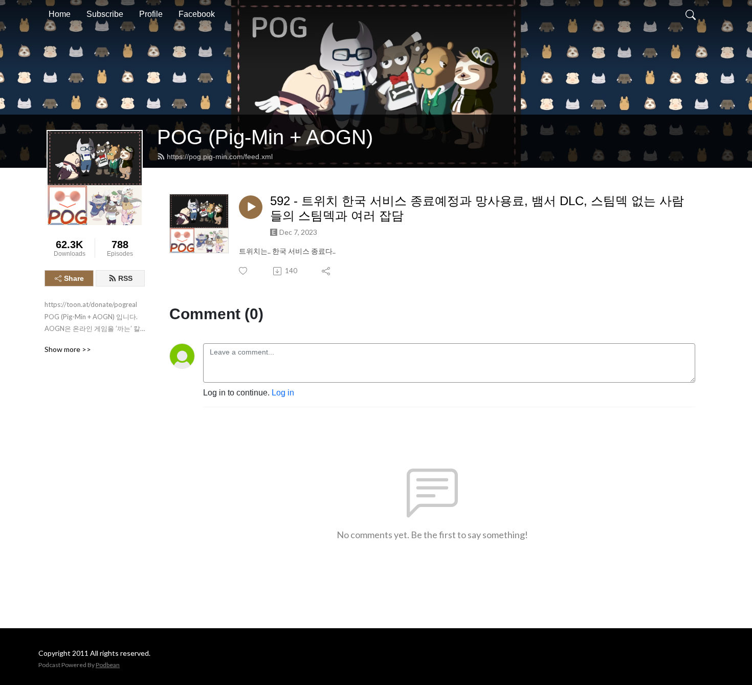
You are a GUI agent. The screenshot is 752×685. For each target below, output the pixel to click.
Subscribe (104, 14)
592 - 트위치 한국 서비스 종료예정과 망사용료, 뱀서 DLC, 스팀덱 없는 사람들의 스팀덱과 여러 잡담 (477, 208)
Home (60, 14)
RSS (125, 278)
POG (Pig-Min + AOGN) (265, 137)
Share (74, 278)
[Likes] (244, 271)
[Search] (690, 14)
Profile (151, 14)
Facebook (197, 14)
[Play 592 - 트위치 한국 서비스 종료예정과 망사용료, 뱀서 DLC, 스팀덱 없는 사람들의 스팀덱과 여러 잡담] (250, 207)
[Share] (327, 271)
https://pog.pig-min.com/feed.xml (220, 156)
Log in (283, 392)
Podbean (108, 665)
